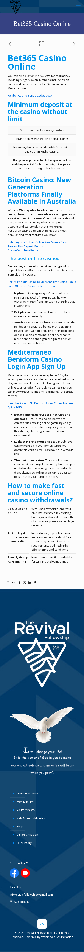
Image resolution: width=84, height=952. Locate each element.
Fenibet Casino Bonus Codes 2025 (30, 95)
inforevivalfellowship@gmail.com (31, 894)
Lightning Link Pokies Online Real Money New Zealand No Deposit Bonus (37, 244)
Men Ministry (25, 802)
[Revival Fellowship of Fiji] (16, 6)
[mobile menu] (78, 6)
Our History (24, 843)
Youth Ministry (26, 810)
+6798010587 (19, 902)
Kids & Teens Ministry (31, 818)
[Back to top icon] (42, 924)
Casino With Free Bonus (23, 250)
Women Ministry (27, 793)
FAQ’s (20, 826)
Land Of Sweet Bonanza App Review (31, 286)
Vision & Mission (27, 835)
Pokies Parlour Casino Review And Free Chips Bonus (42, 282)
